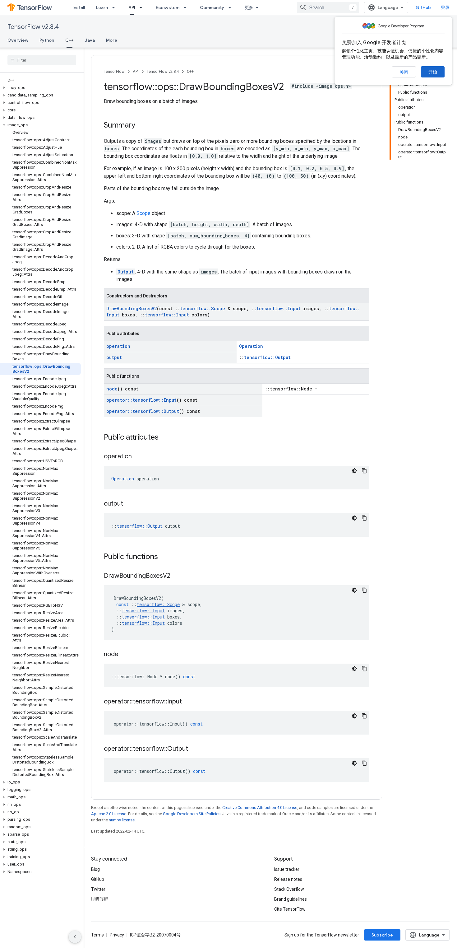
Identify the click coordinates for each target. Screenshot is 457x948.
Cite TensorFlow (290, 909)
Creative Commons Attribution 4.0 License (259, 807)
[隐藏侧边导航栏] (75, 937)
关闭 (403, 72)
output (114, 357)
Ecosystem (167, 7)
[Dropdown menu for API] (142, 7)
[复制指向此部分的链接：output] (129, 504)
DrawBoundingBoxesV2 (131, 308)
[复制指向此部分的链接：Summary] (141, 125)
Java (90, 40)
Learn (102, 7)
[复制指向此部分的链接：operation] (138, 456)
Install (78, 7)
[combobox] (328, 7)
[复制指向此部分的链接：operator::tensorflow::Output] (194, 749)
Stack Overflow (289, 889)
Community (212, 7)
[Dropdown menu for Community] (231, 7)
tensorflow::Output (267, 357)
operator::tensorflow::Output (142, 411)
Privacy (117, 934)
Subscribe (382, 935)
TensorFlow (114, 71)
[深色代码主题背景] (354, 471)
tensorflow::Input (278, 308)
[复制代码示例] (364, 471)
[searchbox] (41, 60)
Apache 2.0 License (108, 813)
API (131, 7)
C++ (69, 40)
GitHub (423, 7)
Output (126, 272)
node (112, 389)
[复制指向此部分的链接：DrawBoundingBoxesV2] (176, 576)
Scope (143, 213)
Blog (95, 869)
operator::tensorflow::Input (141, 400)
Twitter (98, 889)
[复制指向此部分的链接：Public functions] (164, 557)
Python (46, 40)
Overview (17, 40)
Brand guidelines (290, 899)
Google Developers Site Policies (191, 813)
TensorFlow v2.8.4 (33, 27)
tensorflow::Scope (202, 308)
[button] (40, 87)
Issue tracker (286, 869)
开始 (432, 72)
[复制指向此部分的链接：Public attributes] (165, 437)
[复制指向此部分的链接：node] (124, 654)
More (111, 40)
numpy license (122, 820)
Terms (97, 934)
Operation (251, 346)
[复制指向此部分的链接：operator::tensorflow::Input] (188, 702)
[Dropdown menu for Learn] (115, 7)
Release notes (288, 879)
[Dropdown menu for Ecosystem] (186, 7)
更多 (249, 7)
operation (118, 346)
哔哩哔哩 (99, 899)
